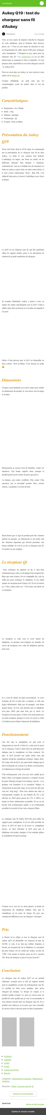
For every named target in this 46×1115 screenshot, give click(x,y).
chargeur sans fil (24, 1086)
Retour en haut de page (35, 1104)
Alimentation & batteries (21, 1079)
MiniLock (16, 75)
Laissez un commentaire (23, 1094)
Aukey (14, 1086)
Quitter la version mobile (23, 1111)
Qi (32, 1086)
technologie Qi (28, 56)
